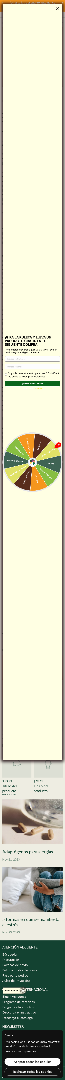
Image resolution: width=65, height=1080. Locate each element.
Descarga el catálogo (17, 1018)
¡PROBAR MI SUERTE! (32, 383)
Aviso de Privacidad (16, 981)
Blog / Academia (14, 996)
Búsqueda (9, 954)
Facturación (10, 960)
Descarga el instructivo (19, 1012)
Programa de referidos (18, 1002)
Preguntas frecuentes (18, 1007)
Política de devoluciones (19, 970)
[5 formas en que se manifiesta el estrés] (32, 889)
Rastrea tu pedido (15, 975)
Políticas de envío (15, 965)
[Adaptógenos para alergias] (32, 821)
